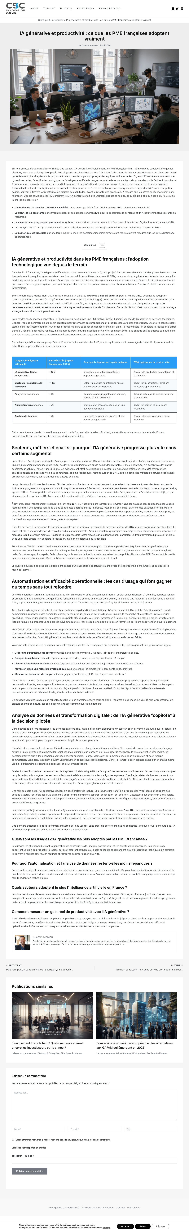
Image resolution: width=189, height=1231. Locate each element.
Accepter (125, 1226)
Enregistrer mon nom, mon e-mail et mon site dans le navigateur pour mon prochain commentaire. (63, 1139)
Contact (120, 1207)
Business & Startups (109, 8)
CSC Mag (11, 12)
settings (106, 1227)
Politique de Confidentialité (64, 1207)
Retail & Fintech (85, 8)
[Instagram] (181, 8)
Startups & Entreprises (50, 19)
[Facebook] (173, 8)
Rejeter (143, 1226)
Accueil (34, 8)
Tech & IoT (49, 8)
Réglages (160, 1226)
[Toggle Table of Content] (100, 245)
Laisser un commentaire (24, 1053)
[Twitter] (177, 8)
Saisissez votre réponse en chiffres (29, 1147)
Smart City (66, 8)
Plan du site (133, 1207)
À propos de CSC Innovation (98, 1207)
